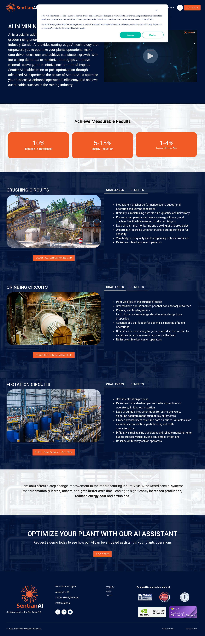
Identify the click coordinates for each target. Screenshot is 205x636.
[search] (180, 7)
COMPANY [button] (167, 7)
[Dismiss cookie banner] (157, 10)
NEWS (108, 591)
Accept (130, 35)
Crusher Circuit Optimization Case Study (54, 257)
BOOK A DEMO (102, 553)
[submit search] (180, 7)
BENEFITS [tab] (137, 190)
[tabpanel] (151, 223)
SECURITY (110, 587)
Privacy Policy (167, 628)
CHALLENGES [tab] (115, 190)
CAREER (109, 595)
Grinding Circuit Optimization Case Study (54, 355)
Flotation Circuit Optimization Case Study (53, 452)
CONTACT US (192, 7)
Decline (152, 35)
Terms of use (191, 628)
